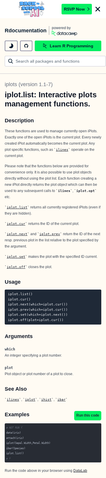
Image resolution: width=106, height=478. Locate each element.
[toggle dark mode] (11, 46)
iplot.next (17, 234)
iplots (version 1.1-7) (29, 84)
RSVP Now (74, 9)
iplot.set (16, 256)
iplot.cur (16, 223)
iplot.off (16, 267)
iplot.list (17, 207)
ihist (46, 399)
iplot (30, 399)
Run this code (87, 415)
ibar (61, 399)
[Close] (98, 9)
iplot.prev (49, 234)
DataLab (80, 471)
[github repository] (26, 46)
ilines (62, 149)
